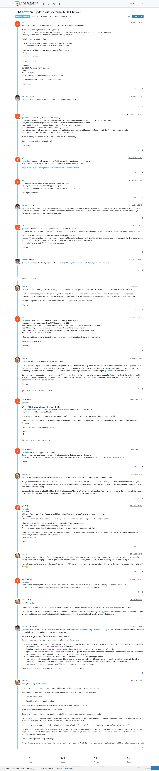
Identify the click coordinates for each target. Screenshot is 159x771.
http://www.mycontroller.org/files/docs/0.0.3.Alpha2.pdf (92, 630)
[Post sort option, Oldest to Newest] (129, 16)
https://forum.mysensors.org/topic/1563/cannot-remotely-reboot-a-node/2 (50, 168)
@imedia (29, 399)
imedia (24, 286)
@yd (32, 96)
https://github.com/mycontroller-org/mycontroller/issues (87, 263)
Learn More (68, 768)
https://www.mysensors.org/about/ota (36, 409)
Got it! (155, 768)
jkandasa (25, 96)
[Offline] (18, 98)
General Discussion (23, 16)
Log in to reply (137, 16)
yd (23, 22)
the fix (50, 99)
